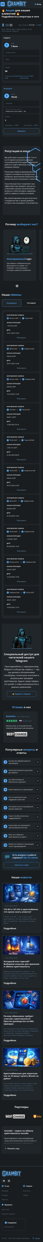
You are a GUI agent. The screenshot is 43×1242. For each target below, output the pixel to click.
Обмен (25, 1195)
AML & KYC (6, 1209)
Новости (5, 1199)
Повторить (21, 338)
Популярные (12, 303)
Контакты (26, 1191)
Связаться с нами (21, 865)
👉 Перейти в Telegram (21, 694)
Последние (31, 303)
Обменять (21, 131)
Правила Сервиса (8, 1214)
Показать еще (13, 1148)
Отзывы (5, 1195)
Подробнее (10, 928)
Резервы (5, 1191)
